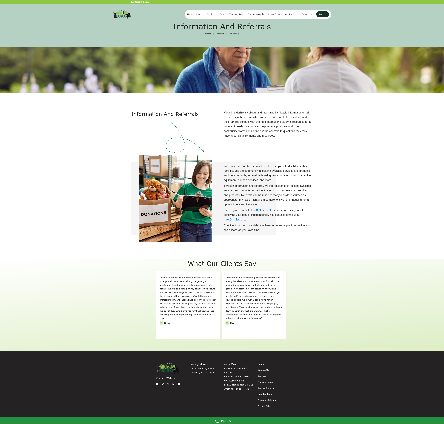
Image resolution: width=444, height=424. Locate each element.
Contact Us (263, 370)
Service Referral (274, 14)
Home (190, 14)
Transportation (265, 382)
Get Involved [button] (291, 14)
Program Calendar (256, 14)
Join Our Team (265, 394)
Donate (322, 14)
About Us (200, 14)
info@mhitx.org (141, 2)
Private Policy (265, 406)
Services (262, 376)
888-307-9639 (263, 210)
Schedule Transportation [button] (231, 14)
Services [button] (211, 14)
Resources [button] (307, 14)
